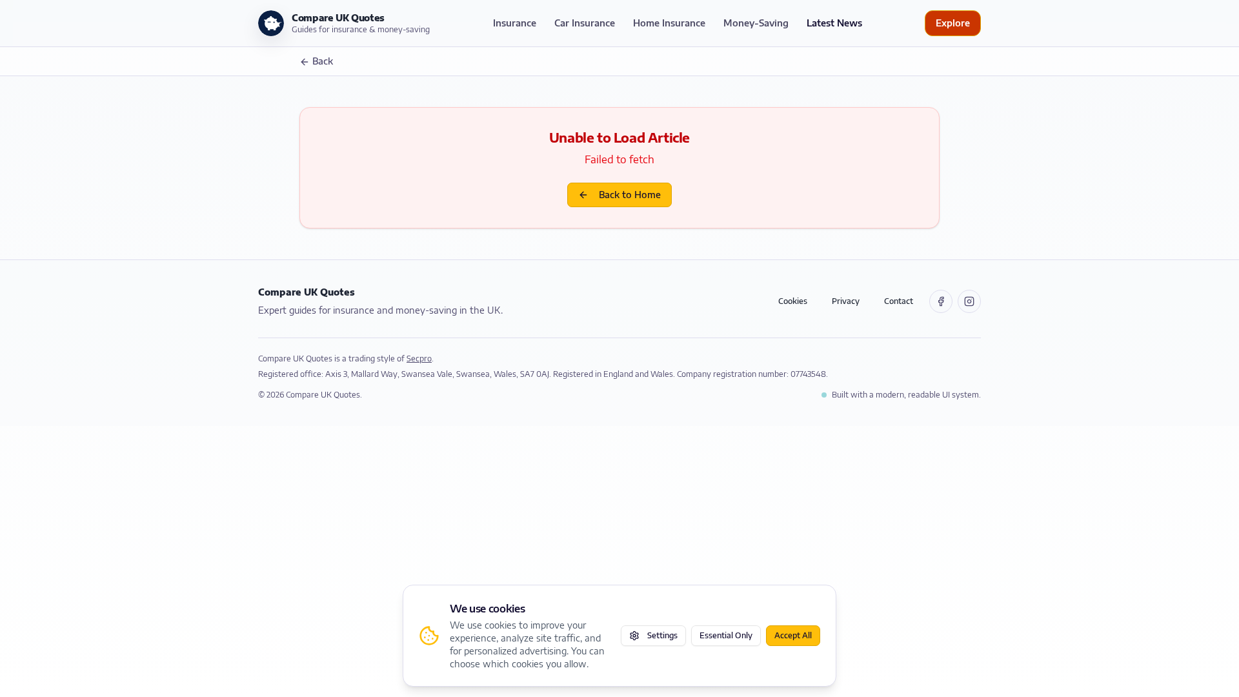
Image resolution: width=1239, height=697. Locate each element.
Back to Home (630, 194)
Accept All (793, 635)
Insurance (514, 22)
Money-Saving (756, 22)
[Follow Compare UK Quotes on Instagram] (969, 301)
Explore (953, 22)
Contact (898, 301)
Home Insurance (669, 22)
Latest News (834, 22)
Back (322, 61)
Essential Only (726, 635)
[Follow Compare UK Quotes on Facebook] (940, 301)
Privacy (846, 301)
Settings (662, 635)
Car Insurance (584, 22)
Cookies (792, 301)
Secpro (419, 358)
